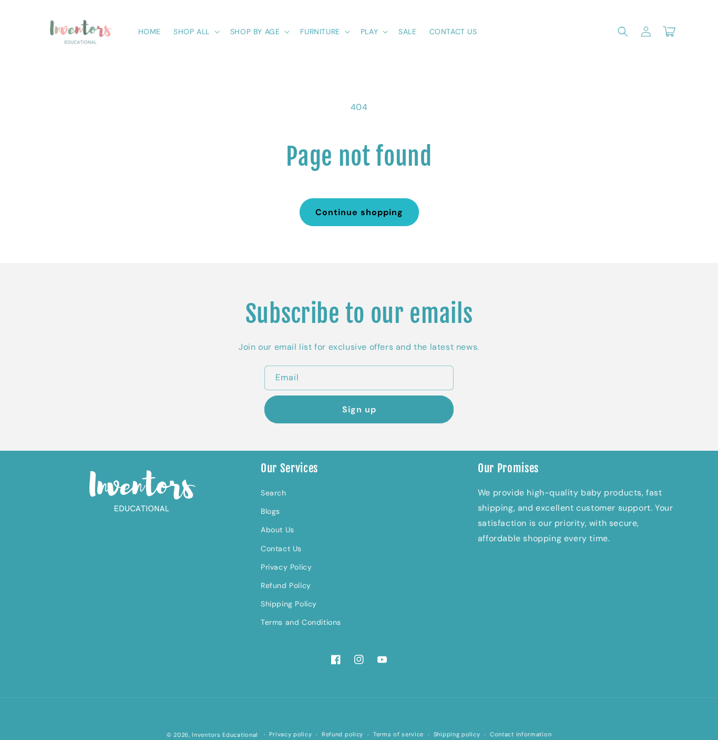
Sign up (359, 409)
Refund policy (342, 734)
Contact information (520, 734)
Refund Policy (286, 585)
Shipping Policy (289, 604)
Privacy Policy (286, 567)
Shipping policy (457, 734)
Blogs (270, 511)
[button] (195, 32)
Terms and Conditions (301, 622)
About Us (277, 529)
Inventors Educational (225, 734)
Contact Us (281, 548)
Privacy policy (290, 734)
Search (273, 493)
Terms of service (398, 734)
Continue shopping (359, 212)
